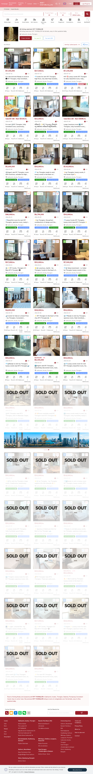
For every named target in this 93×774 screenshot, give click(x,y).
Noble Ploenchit (42, 743)
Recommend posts (12, 3)
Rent (5, 726)
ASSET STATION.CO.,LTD (46, 4)
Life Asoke (41, 726)
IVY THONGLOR (22, 728)
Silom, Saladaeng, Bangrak (26, 758)
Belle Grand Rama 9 (43, 723)
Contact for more (10, 709)
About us (77, 729)
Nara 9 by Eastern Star (24, 752)
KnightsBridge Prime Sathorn (26, 754)
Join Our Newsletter (53, 709)
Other (35, 3)
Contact (29, 3)
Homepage (4, 3)
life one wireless (42, 746)
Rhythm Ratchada (23, 743)
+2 (29, 713)
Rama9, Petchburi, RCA (45, 721)
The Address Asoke (43, 728)
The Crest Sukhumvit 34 (24, 733)
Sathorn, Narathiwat (24, 749)
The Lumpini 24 (22, 726)
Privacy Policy (79, 726)
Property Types (20, 3)
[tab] (44, 449)
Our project (7, 736)
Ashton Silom (22, 761)
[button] (50, 14)
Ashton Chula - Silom (44, 754)
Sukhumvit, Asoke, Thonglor (26, 721)
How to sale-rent (80, 732)
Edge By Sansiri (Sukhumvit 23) (26, 730)
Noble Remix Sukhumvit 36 (25, 735)
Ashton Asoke (22, 723)
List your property (76, 3)
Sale (5, 723)
